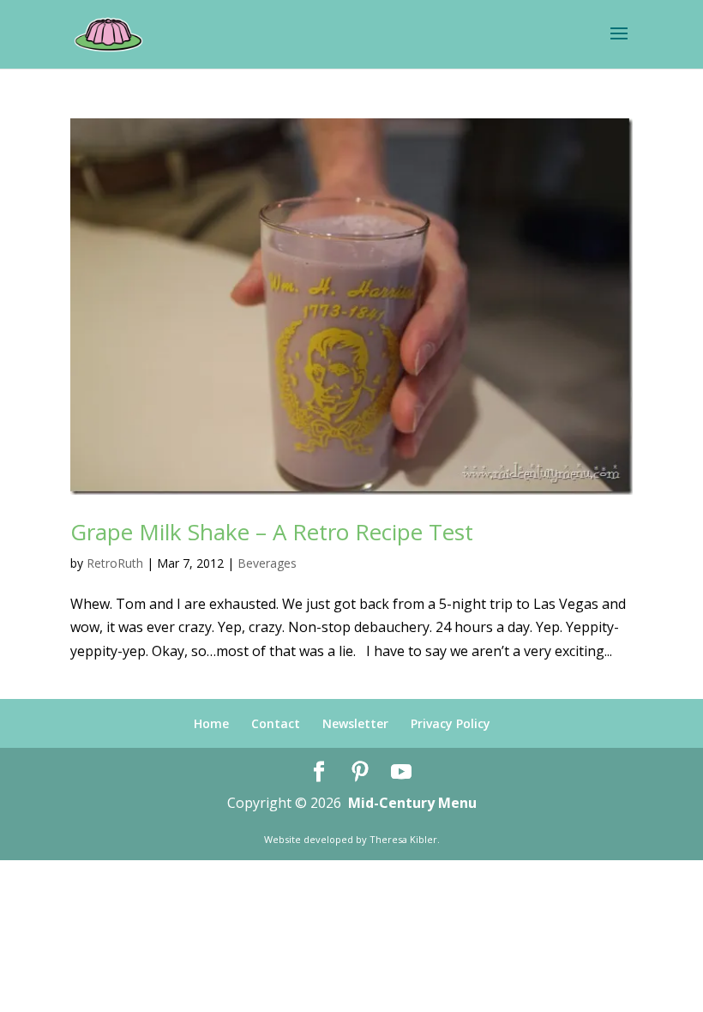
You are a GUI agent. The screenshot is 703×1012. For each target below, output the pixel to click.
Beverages (267, 563)
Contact (275, 723)
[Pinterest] (360, 772)
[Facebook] (319, 772)
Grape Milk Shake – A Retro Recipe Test (271, 531)
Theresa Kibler (403, 839)
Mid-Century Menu (412, 802)
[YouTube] (401, 772)
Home (211, 723)
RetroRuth (115, 563)
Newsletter (355, 723)
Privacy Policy (450, 723)
